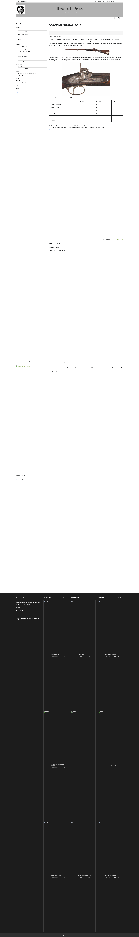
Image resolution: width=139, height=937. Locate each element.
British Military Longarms (23, 34)
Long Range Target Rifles (23, 31)
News (62, 18)
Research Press (69, 8)
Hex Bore (66, 32)
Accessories (20, 41)
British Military (19, 64)
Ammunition (20, 39)
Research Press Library (23, 82)
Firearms (26, 18)
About (99, 1)
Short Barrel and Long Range (57, 875)
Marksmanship (36, 18)
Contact (112, 1)
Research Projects (20, 71)
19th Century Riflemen (22, 61)
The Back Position (81, 765)
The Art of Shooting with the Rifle (25, 49)
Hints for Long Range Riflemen (84, 875)
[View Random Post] (116, 18)
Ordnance (20, 66)
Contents (108, 1)
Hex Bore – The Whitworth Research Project (27, 73)
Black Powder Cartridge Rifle (24, 54)
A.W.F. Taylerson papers (23, 75)
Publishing (69, 18)
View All (65, 597)
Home (95, 1)
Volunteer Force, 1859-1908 (23, 68)
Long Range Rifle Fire (22, 29)
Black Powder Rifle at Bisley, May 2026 (26, 361)
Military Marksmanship (22, 46)
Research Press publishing (110, 765)
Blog (103, 1)
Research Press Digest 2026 (110, 654)
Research (54, 18)
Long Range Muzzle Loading (24, 51)
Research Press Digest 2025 (110, 875)
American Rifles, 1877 (55, 654)
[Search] (121, 18)
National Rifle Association (23, 56)
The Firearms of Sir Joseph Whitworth (26, 202)
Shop (77, 18)
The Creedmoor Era (22, 59)
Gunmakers (20, 36)
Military (46, 18)
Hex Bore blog (72, 32)
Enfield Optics (81, 654)
